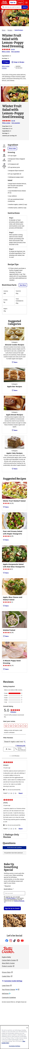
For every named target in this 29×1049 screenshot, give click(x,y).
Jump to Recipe (19, 62)
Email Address (9, 889)
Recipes (10, 30)
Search (25, 7)
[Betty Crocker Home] (4, 2)
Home (3, 30)
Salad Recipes (19, 30)
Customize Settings (14, 1046)
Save (7, 62)
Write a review (6, 51)
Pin (4, 151)
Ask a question (15, 51)
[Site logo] (9, 950)
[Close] (27, 1028)
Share (4, 160)
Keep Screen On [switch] (4, 166)
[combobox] (12, 7)
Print (4, 156)
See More (23, 285)
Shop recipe (12, 148)
